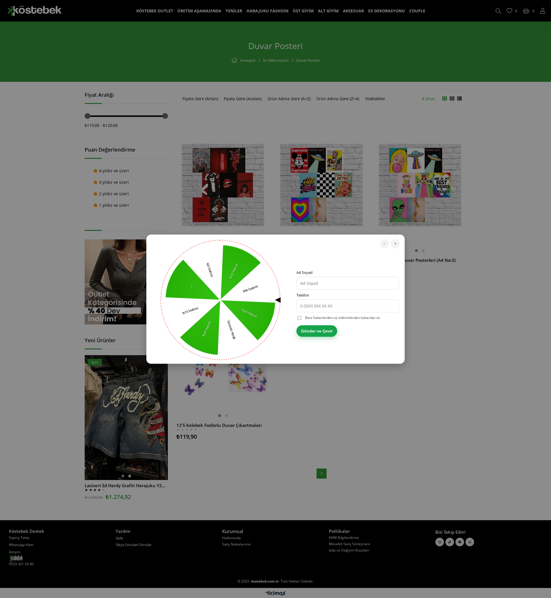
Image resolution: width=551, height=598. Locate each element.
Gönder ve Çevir (317, 331)
